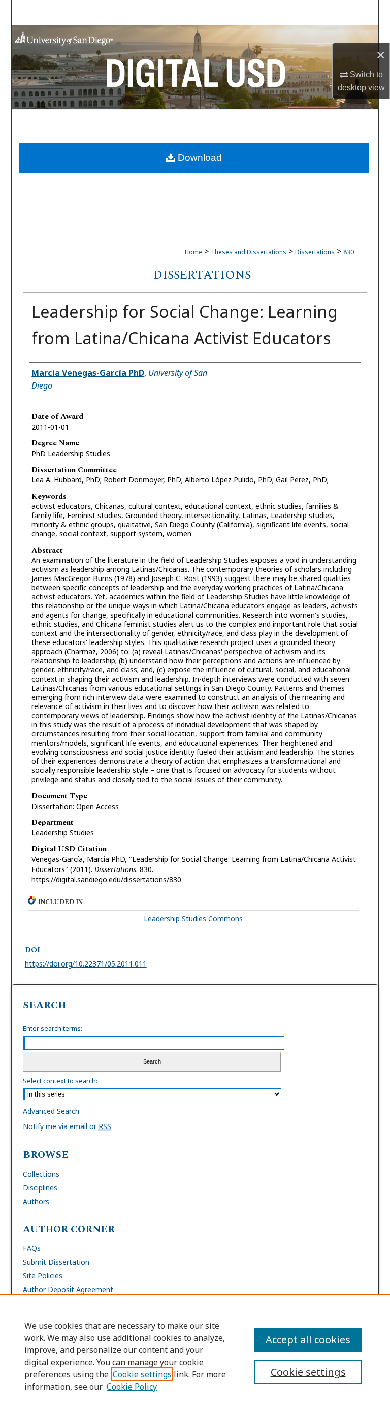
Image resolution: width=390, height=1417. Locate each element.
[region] (195, 1355)
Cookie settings (142, 1374)
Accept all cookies (308, 1339)
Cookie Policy (132, 1386)
